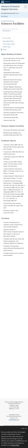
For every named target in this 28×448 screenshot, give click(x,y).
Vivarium (5, 49)
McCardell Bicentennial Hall (7, 21)
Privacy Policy (15, 445)
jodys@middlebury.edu (14, 419)
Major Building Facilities (8, 41)
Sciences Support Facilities (9, 44)
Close (23, 428)
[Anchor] (23, 54)
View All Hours (4, 16)
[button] (22, 1)
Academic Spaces (7, 46)
